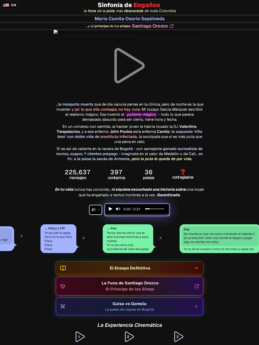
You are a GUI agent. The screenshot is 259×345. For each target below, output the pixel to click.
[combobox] (95, 210)
